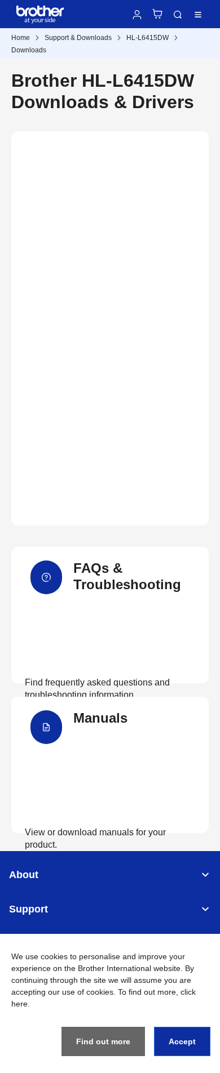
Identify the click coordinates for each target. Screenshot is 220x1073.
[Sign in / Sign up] (137, 14)
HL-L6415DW (147, 38)
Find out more (103, 1041)
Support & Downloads (78, 38)
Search (177, 14)
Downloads (28, 50)
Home (20, 38)
